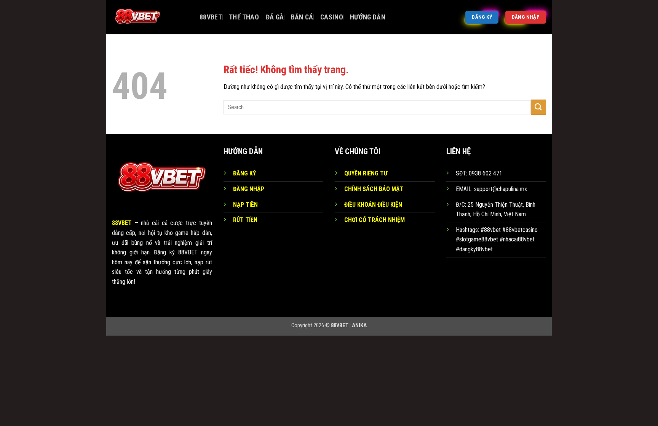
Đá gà (275, 17)
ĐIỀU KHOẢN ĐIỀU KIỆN (373, 204)
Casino (331, 17)
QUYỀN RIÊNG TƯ (366, 173)
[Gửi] (538, 107)
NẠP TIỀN (245, 204)
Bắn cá (302, 17)
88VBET (211, 17)
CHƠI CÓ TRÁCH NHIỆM (374, 219)
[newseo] (150, 17)
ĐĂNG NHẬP (248, 189)
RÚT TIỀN (245, 219)
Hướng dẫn (367, 17)
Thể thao (244, 17)
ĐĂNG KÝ (244, 173)
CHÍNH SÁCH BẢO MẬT (374, 189)
